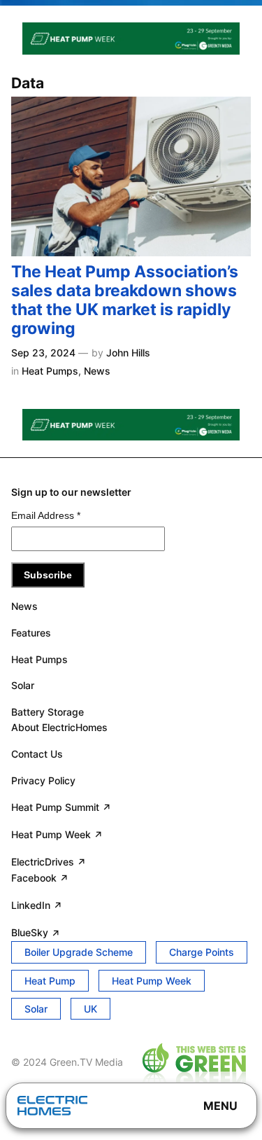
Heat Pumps (50, 371)
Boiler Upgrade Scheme (78, 952)
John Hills (128, 353)
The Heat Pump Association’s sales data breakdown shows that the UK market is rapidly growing (124, 300)
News (97, 371)
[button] (220, 1106)
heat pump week (151, 981)
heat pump (49, 981)
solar (36, 1009)
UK (90, 1009)
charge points (201, 952)
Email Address (45, 515)
